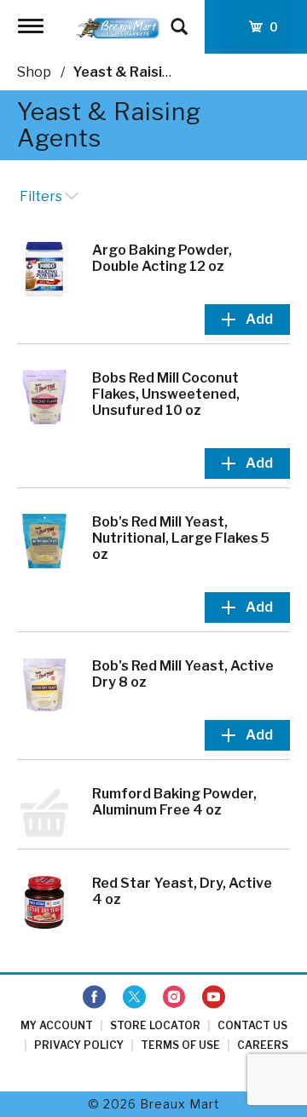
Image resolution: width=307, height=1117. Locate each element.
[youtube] (213, 997)
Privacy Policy (79, 1045)
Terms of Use (180, 1045)
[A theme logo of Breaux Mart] (117, 27)
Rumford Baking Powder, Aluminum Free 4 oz (174, 802)
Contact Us (252, 1025)
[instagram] (174, 997)
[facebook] (94, 997)
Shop (34, 72)
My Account (56, 1025)
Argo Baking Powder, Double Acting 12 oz (162, 258)
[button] (247, 319)
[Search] (179, 18)
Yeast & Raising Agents (153, 72)
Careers (262, 1045)
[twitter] (134, 997)
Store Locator (155, 1025)
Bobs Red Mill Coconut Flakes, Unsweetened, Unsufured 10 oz (166, 394)
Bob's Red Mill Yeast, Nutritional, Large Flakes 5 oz (180, 538)
